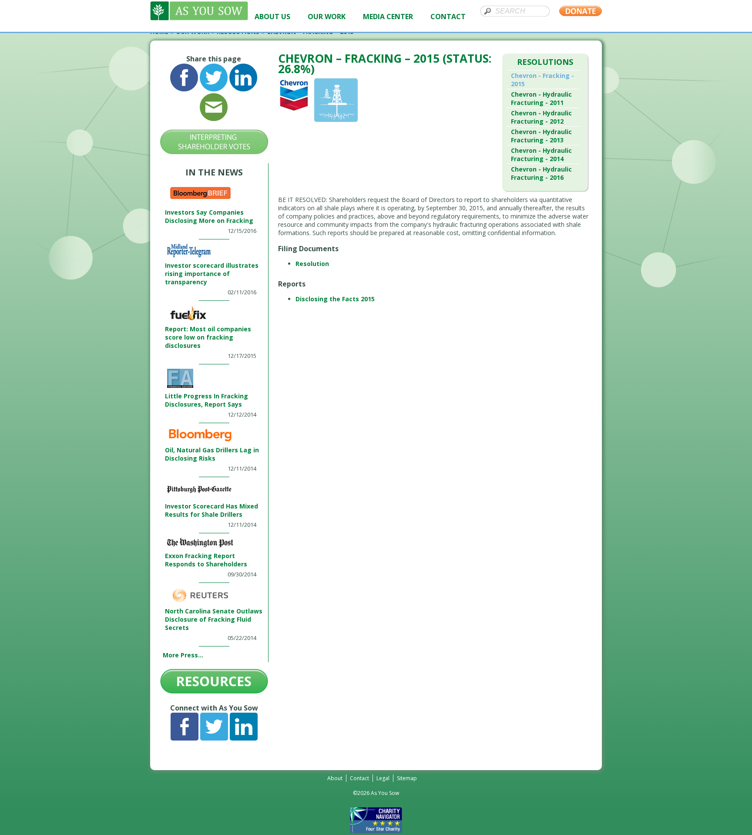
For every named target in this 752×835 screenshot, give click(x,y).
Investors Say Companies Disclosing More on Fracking (209, 216)
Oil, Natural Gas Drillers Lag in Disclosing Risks (212, 454)
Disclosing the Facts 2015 (335, 299)
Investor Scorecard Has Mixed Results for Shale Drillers (211, 510)
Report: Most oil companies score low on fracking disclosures (208, 337)
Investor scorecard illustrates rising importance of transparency (211, 273)
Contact (359, 778)
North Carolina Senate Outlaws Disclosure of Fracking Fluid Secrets (213, 619)
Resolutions (545, 62)
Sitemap (407, 778)
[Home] (199, 18)
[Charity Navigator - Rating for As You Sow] (376, 831)
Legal (382, 778)
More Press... (183, 655)
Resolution (312, 263)
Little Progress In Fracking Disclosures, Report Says (206, 400)
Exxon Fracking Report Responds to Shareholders (206, 560)
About (334, 778)
